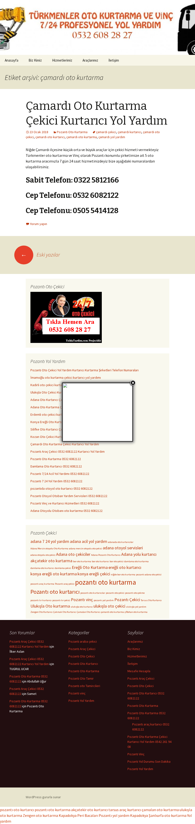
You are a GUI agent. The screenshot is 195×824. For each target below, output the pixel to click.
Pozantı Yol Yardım (81, 700)
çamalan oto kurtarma (160, 809)
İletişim (113, 60)
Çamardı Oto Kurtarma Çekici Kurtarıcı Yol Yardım (64, 444)
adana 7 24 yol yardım (49, 541)
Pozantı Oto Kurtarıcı (83, 663)
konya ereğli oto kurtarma (53, 574)
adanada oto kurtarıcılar (120, 542)
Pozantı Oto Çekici (81, 656)
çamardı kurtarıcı (129, 132)
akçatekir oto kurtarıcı (89, 809)
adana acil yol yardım (88, 541)
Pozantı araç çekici (64, 583)
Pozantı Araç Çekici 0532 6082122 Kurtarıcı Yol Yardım (67, 451)
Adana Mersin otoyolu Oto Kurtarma (49, 548)
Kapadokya (139, 815)
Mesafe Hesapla (138, 671)
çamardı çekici (106, 132)
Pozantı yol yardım (114, 815)
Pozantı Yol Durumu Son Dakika (149, 761)
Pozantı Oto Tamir (81, 678)
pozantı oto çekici (115, 592)
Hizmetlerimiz (62, 60)
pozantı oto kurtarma (105, 582)
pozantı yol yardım (104, 600)
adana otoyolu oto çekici (42, 554)
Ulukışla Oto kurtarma (50, 606)
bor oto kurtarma (82, 561)
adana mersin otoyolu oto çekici (85, 548)
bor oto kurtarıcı (100, 561)
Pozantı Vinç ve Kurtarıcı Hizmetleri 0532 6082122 (64, 503)
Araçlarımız (90, 60)
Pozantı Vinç (135, 754)
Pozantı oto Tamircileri (84, 686)
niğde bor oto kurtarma (123, 574)
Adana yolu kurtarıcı (138, 554)
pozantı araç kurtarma (42, 583)
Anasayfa (11, 60)
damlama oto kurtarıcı (42, 568)
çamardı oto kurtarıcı (50, 137)
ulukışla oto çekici (109, 606)
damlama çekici (63, 568)
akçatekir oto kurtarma (51, 560)
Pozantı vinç (82, 599)
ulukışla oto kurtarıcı (82, 606)
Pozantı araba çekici (82, 641)
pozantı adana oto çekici (148, 574)
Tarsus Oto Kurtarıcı (151, 600)
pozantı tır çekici (61, 600)
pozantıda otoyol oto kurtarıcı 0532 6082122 (61, 488)
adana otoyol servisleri (123, 548)
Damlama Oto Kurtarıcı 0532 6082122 (56, 466)
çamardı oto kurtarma (81, 137)
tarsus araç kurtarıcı (124, 809)
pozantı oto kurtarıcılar (92, 592)
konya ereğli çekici (94, 574)
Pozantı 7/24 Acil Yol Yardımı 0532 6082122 (59, 474)
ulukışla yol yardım (136, 606)
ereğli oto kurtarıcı (124, 567)
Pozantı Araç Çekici (81, 649)
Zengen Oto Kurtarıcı (41, 612)
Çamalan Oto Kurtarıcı (88, 612)
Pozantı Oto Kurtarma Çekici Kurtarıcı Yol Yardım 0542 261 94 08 (149, 742)
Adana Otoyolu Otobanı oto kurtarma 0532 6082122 (66, 511)
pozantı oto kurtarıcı (17, 809)
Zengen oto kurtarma (40, 815)
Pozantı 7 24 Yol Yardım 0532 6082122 (56, 481)
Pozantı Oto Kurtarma (72, 132)
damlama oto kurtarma (136, 561)
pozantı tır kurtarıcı (41, 600)
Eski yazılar (40, 254)
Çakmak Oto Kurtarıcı (64, 612)
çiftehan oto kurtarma (136, 612)
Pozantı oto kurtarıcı (55, 591)
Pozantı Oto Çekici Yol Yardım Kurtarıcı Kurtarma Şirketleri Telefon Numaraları (84, 370)
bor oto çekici (116, 561)
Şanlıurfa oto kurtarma (167, 815)
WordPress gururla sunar (43, 797)
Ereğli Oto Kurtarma (90, 567)
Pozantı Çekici (127, 599)
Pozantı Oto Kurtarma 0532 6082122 (55, 459)
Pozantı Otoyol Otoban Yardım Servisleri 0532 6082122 (68, 496)
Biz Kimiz (35, 60)
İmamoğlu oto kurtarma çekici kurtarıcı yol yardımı (65, 377)
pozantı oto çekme (135, 592)
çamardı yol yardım (111, 137)
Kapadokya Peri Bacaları (78, 815)
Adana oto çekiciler (73, 554)
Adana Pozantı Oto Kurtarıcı (106, 554)
